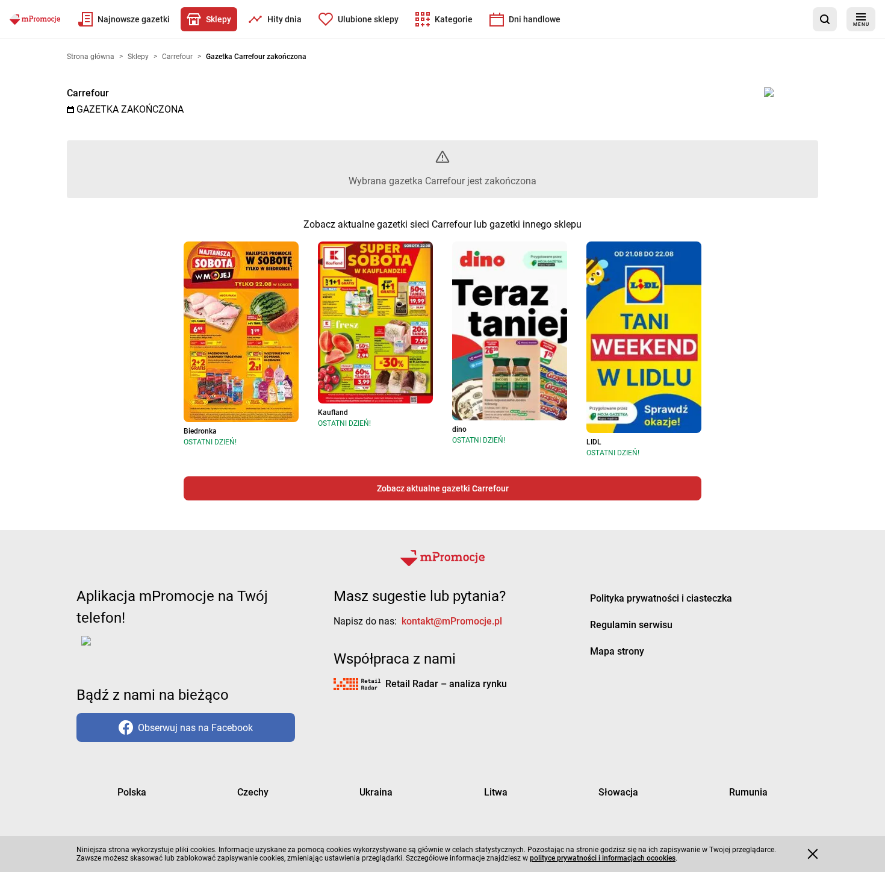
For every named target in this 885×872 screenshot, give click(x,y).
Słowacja (618, 792)
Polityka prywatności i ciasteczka (661, 598)
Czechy (253, 792)
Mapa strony (617, 651)
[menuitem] (124, 19)
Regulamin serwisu (631, 625)
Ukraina (376, 792)
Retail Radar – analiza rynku (446, 684)
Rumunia (748, 792)
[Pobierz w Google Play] (123, 648)
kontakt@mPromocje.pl (452, 621)
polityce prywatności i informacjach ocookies (602, 858)
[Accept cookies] (812, 854)
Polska (131, 792)
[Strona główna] (35, 19)
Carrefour (88, 93)
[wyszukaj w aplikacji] (825, 19)
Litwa (496, 792)
